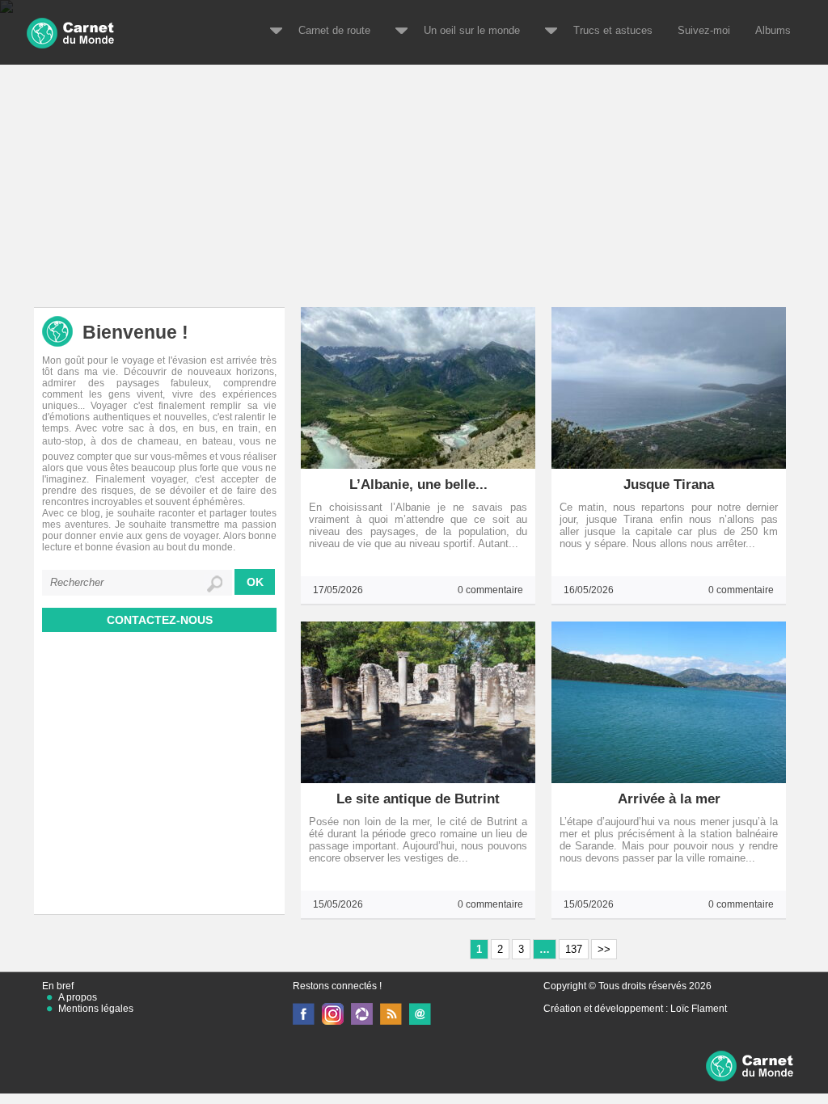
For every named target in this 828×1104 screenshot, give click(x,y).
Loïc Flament (698, 1008)
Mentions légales (95, 1008)
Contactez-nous (160, 619)
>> (604, 949)
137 (573, 949)
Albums (773, 30)
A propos (77, 997)
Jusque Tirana (668, 484)
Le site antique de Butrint (418, 799)
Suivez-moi (704, 30)
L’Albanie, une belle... (418, 484)
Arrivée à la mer (669, 799)
